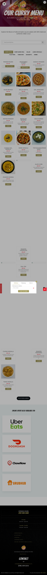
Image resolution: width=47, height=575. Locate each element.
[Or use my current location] (34, 288)
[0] (44, 289)
